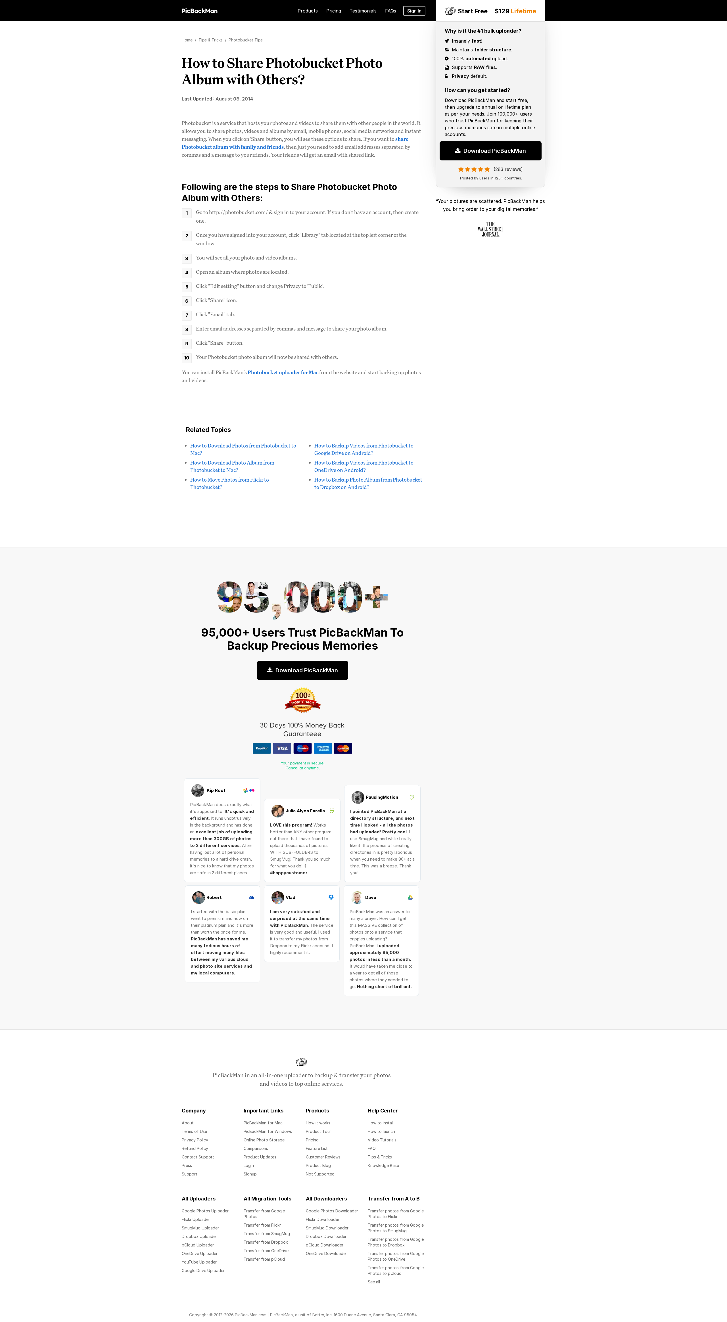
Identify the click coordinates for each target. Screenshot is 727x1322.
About (188, 1122)
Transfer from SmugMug (267, 1233)
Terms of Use (194, 1131)
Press (187, 1165)
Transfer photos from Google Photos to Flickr (396, 1213)
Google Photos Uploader (205, 1210)
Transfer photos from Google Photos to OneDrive (396, 1256)
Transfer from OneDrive (266, 1250)
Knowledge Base (383, 1165)
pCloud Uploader (198, 1244)
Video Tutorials (382, 1139)
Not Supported (320, 1174)
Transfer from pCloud (264, 1259)
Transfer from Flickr (262, 1225)
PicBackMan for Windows (268, 1131)
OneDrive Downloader (326, 1253)
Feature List (317, 1148)
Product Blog (318, 1165)
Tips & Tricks (380, 1156)
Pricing (312, 1139)
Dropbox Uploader (199, 1236)
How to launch (381, 1131)
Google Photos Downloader (332, 1210)
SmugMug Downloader (327, 1227)
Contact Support (198, 1156)
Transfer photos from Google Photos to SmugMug (396, 1228)
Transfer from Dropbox (266, 1242)
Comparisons (256, 1148)
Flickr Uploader (196, 1219)
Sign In (414, 11)
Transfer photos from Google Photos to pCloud (396, 1270)
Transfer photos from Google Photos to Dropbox (396, 1242)
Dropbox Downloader (326, 1236)
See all (374, 1281)
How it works (318, 1122)
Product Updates (260, 1156)
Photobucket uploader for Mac (283, 372)
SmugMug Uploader (200, 1227)
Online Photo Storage (264, 1139)
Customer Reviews (323, 1156)
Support (189, 1174)
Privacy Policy (195, 1139)
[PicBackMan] (200, 9)
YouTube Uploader (199, 1262)
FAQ (372, 1148)
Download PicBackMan (494, 152)
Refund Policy (195, 1148)
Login (249, 1165)
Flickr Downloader (322, 1219)
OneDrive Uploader (200, 1253)
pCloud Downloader (324, 1244)
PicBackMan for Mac (263, 1122)
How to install (381, 1122)
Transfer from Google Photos (264, 1213)
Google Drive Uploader (203, 1270)
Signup (250, 1174)
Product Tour (318, 1131)
